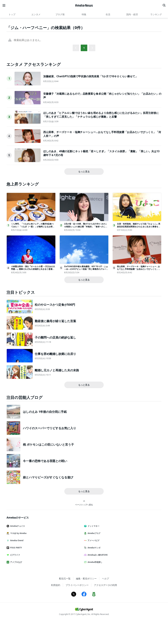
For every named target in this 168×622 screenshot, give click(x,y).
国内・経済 (132, 14)
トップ (12, 14)
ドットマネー (93, 526)
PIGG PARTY (16, 547)
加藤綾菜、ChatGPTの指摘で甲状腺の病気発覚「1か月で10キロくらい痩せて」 (90, 76)
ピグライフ (15, 554)
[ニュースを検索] (164, 5)
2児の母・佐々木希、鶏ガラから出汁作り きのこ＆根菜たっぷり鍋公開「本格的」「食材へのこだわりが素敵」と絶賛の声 (85, 226)
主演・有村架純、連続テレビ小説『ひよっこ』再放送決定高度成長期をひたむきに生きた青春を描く (138, 226)
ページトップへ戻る (84, 504)
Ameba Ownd (16, 540)
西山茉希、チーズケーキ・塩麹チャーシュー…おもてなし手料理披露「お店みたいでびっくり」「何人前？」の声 (138, 269)
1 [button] (84, 47)
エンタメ (36, 14)
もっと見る (84, 171)
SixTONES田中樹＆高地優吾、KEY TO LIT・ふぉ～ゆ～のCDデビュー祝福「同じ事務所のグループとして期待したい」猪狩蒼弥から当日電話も (86, 269)
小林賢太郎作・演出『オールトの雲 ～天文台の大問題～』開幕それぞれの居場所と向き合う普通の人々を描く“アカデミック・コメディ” (33, 269)
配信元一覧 (65, 578)
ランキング (156, 14)
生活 (108, 14)
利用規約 (55, 585)
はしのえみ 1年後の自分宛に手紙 (45, 412)
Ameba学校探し (95, 562)
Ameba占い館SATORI (98, 554)
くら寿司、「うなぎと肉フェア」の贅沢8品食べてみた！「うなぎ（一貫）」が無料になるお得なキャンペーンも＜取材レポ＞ (32, 226)
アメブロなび (16, 562)
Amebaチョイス (17, 526)
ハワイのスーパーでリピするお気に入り (49, 428)
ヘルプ (105, 578)
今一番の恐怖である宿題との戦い (45, 461)
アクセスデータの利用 (105, 585)
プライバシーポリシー (77, 585)
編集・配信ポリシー (86, 578)
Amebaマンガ (94, 547)
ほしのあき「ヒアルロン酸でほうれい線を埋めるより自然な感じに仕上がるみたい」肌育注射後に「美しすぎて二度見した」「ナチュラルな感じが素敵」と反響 (101, 114)
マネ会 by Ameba (18, 533)
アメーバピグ (93, 540)
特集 (84, 14)
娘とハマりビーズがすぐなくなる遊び (48, 477)
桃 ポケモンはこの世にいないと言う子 (48, 444)
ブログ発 (60, 14)
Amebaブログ (94, 533)
